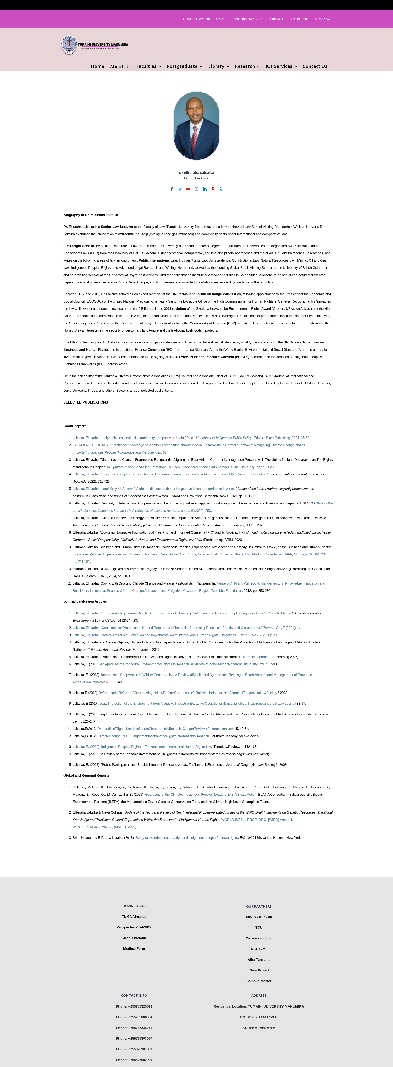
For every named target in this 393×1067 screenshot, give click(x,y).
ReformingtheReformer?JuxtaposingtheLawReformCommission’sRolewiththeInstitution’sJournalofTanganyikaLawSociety (187, 693)
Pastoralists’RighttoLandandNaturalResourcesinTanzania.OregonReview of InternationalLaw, (166, 729)
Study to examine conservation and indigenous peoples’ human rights (187, 838)
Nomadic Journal (256, 657)
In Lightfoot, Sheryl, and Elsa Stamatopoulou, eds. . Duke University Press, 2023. (191, 467)
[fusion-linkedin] (205, 189)
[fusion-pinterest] (213, 189)
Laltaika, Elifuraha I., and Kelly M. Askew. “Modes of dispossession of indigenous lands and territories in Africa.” (155, 489)
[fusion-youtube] (188, 189)
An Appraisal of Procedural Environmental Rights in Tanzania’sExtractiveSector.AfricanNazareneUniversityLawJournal (187, 664)
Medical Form (134, 949)
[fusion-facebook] (172, 189)
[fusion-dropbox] (221, 189)
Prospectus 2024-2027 (134, 927)
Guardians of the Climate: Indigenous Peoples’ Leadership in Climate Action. (201, 794)
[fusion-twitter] (180, 189)
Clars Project (259, 970)
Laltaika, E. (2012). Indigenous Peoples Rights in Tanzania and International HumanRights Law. (143, 747)
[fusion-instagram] (196, 189)
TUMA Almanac (134, 916)
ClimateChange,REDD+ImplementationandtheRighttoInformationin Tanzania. (154, 736)
